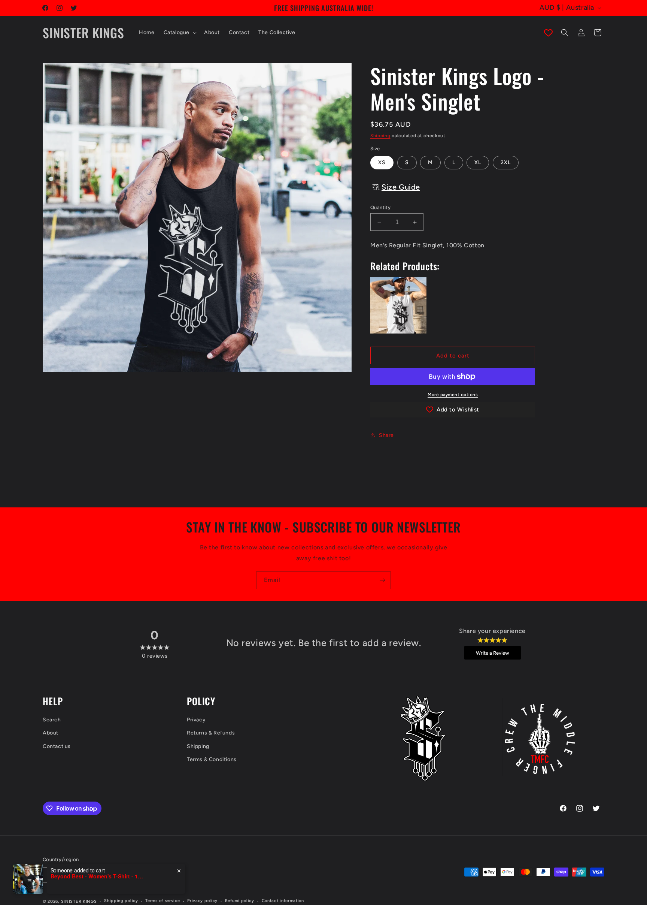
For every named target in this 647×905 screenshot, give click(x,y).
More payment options (453, 394)
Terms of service (162, 900)
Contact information (283, 900)
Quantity (380, 207)
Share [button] (386, 435)
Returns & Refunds (211, 733)
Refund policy (239, 900)
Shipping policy (121, 900)
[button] (179, 32)
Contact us (57, 746)
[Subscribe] (382, 580)
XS (382, 162)
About (50, 733)
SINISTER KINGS (79, 901)
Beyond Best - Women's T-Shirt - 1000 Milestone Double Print (97, 876)
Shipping (380, 135)
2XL (506, 162)
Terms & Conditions (212, 759)
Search (52, 720)
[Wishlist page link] (548, 32)
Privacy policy (202, 900)
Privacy (196, 720)
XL (477, 162)
